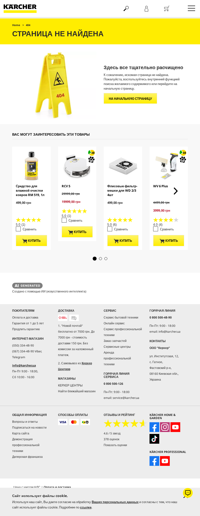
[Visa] (63, 422)
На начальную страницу (130, 98)
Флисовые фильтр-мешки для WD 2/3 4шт (122, 190)
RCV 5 (66, 186)
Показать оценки (115, 445)
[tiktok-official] (154, 439)
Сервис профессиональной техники (123, 332)
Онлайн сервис (114, 323)
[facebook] (154, 427)
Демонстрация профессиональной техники (26, 445)
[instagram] (165, 427)
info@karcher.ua (24, 365)
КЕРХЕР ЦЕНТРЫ (70, 385)
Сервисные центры (117, 347)
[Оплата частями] (85, 422)
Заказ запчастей (115, 341)
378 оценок (111, 439)
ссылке (85, 507)
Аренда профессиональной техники (117, 358)
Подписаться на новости (29, 427)
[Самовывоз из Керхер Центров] (74, 318)
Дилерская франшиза (27, 457)
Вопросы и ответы (25, 422)
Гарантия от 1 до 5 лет (28, 323)
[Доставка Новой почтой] (63, 318)
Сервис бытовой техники (121, 317)
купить (33, 240)
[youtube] (175, 427)
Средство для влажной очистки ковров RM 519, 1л (30, 190)
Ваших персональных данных (115, 502)
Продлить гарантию (26, 329)
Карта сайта (20, 433)
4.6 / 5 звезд (112, 433)
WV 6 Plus (160, 186)
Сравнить (30, 229)
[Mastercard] (74, 422)
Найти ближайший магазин (77, 391)
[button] (95, 259)
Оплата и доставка (25, 317)
